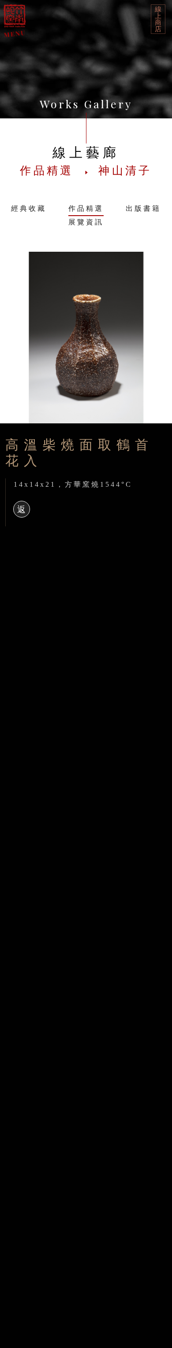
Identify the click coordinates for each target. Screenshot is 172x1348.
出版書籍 (143, 208)
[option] (86, 337)
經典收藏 (28, 208)
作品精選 (86, 208)
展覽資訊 (86, 222)
